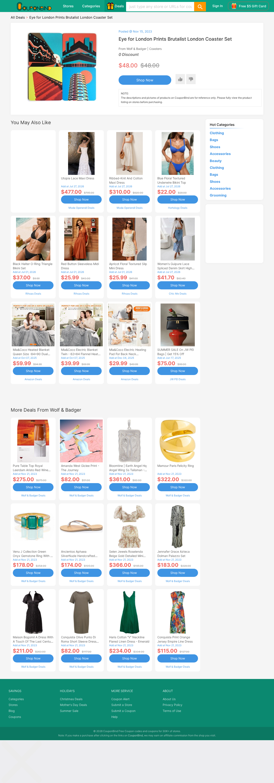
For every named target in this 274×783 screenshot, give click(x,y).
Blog (12, 711)
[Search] (200, 6)
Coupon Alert (120, 699)
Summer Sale (69, 711)
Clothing (217, 133)
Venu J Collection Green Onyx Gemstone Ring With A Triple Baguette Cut (32, 556)
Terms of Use (172, 711)
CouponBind (135, 735)
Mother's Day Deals (73, 705)
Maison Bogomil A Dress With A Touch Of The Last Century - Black (33, 641)
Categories (91, 6)
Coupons (15, 717)
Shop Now (144, 80)
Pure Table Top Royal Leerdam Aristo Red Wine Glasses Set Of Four (30, 470)
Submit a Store (121, 705)
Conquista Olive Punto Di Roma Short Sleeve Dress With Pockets (78, 641)
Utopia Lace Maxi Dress (77, 178)
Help (114, 717)
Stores (68, 6)
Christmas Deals (71, 699)
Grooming (218, 195)
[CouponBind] (37, 6)
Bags (214, 140)
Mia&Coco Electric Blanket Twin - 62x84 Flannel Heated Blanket (81, 354)
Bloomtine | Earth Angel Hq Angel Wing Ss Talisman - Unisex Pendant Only (128, 470)
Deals (119, 6)
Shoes (215, 147)
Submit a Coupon (123, 711)
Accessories (220, 154)
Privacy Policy (172, 705)
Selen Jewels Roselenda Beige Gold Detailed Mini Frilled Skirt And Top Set (126, 556)
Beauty (216, 161)
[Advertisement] (33, 170)
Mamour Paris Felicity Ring (175, 465)
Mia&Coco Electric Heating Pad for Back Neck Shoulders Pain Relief (127, 354)
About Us (169, 699)
